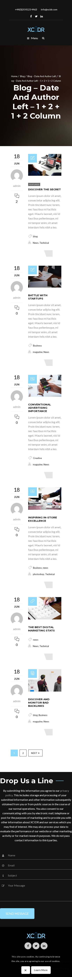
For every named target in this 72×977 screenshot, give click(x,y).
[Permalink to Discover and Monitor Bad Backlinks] (44, 690)
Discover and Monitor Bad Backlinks (38, 702)
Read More (37, 253)
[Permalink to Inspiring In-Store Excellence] (44, 508)
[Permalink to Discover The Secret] (44, 174)
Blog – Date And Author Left (41, 76)
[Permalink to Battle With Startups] (44, 286)
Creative (37, 458)
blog (35, 236)
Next (34, 753)
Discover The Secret (44, 189)
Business (37, 345)
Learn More (41, 970)
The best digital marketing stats (41, 629)
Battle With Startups (38, 297)
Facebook (31, 16)
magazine (37, 352)
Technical (44, 242)
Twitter (36, 16)
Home (14, 76)
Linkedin (41, 16)
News (35, 242)
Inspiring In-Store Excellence (42, 519)
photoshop (38, 574)
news (45, 567)
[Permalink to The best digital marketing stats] (44, 618)
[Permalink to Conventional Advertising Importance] (44, 395)
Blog (22, 76)
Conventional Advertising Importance (39, 408)
